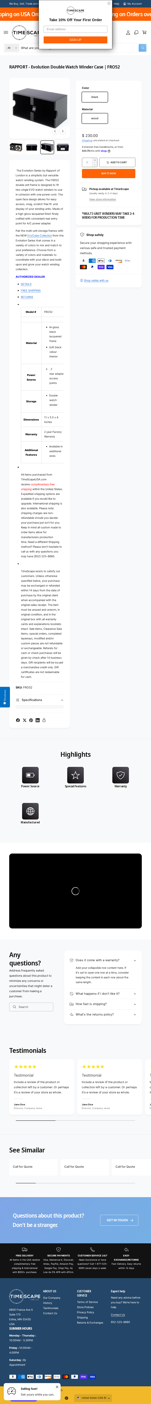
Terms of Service (87, 1302)
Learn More (117, 14)
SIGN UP (75, 39)
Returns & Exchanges (90, 1322)
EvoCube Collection (39, 235)
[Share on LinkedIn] (37, 720)
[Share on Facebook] (18, 720)
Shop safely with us (96, 280)
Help (116, 3)
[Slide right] (63, 131)
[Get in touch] (136, 32)
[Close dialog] (109, 3)
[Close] (57, 1387)
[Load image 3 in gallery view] (47, 147)
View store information (102, 199)
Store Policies (85, 1307)
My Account (134, 3)
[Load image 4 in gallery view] (63, 147)
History (47, 1303)
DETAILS (26, 284)
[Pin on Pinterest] (31, 720)
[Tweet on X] (24, 720)
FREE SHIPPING (31, 290)
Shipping (87, 140)
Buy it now (108, 173)
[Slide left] (55, 131)
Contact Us (50, 1313)
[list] (75, 796)
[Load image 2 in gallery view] (32, 147)
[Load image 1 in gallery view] (16, 147)
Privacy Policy (85, 1312)
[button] (6, 32)
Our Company (51, 1297)
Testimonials (51, 1308)
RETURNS (27, 297)
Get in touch (117, 1220)
